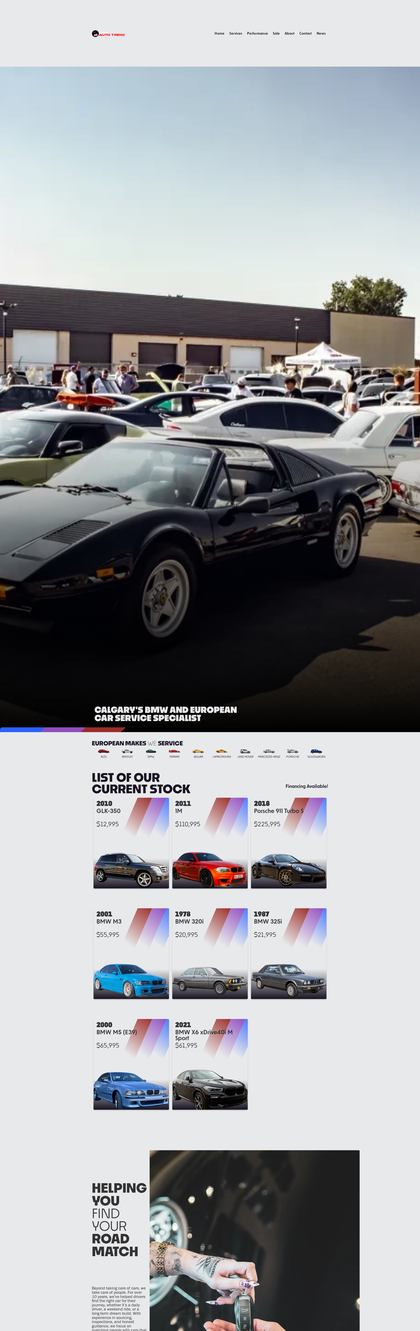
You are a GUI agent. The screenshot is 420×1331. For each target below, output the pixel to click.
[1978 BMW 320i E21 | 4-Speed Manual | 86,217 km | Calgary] (210, 953)
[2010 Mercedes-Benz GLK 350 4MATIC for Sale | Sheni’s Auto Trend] (131, 843)
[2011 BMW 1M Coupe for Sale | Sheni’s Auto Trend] (210, 843)
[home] (108, 33)
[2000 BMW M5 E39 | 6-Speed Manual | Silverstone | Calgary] (131, 1064)
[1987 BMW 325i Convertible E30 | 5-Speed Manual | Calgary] (288, 953)
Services (235, 33)
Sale (276, 33)
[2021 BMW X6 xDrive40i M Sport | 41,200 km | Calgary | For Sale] (210, 1064)
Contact (305, 33)
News (321, 33)
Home (219, 33)
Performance (257, 33)
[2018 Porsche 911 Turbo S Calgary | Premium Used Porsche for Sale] (288, 843)
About (289, 33)
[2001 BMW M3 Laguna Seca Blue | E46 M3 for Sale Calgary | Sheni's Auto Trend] (131, 953)
